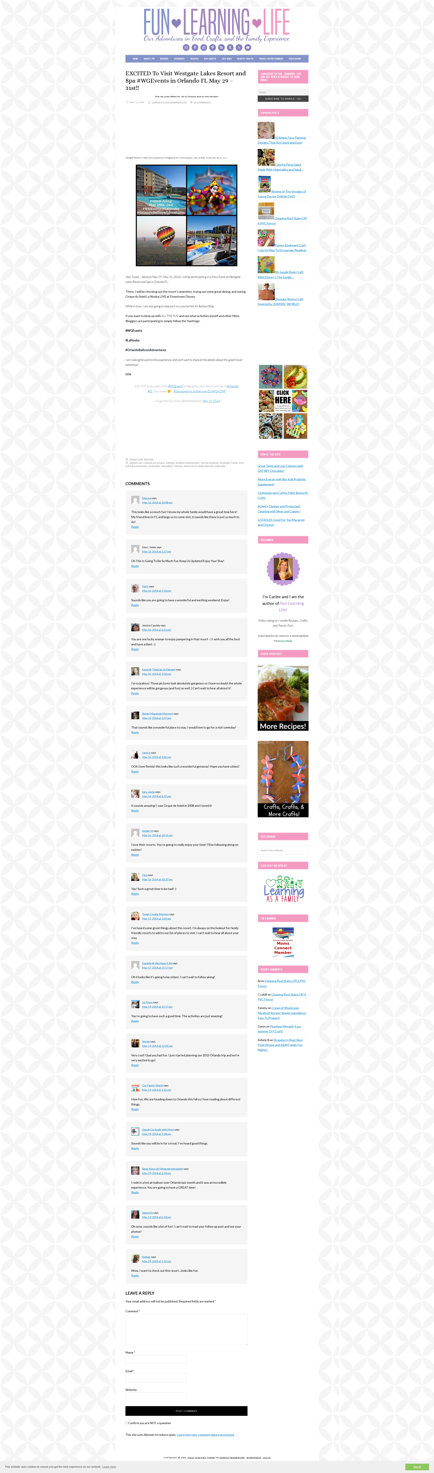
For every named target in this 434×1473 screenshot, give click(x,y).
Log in (267, 1457)
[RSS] (221, 47)
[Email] (186, 47)
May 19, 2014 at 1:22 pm (156, 1089)
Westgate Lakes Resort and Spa (204, 466)
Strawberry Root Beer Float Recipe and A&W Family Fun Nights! (280, 1045)
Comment (132, 1311)
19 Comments (202, 102)
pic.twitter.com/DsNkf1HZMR (207, 391)
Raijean (146, 1256)
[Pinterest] (212, 47)
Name (130, 1352)
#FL (150, 391)
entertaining (210, 462)
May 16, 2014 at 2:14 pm (156, 590)
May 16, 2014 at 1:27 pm (156, 551)
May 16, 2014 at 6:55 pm (156, 629)
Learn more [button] (109, 1466)
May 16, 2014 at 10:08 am (157, 502)
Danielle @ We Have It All (157, 963)
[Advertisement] (186, 131)
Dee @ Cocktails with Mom (158, 1129)
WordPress (253, 1457)
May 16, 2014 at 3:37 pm (156, 718)
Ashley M (147, 830)
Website (131, 1390)
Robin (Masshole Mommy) (157, 713)
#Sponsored (181, 391)
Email (129, 1371)
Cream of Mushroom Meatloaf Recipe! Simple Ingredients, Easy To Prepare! (282, 1013)
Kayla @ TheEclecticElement (158, 669)
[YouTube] (247, 47)
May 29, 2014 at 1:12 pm (156, 1261)
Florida (225, 462)
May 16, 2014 (211, 401)
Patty (145, 586)
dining (170, 462)
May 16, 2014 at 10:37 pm (157, 879)
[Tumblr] (230, 47)
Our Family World (152, 1085)
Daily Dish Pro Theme (201, 1457)
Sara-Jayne (148, 791)
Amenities (136, 462)
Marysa (146, 498)
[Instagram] (203, 47)
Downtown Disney (188, 462)
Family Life (136, 459)
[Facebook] (195, 47)
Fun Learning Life (217, 25)
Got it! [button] (417, 1467)
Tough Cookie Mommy (155, 914)
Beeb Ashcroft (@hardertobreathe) (162, 1168)
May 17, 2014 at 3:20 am (156, 918)
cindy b (146, 752)
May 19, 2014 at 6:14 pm (156, 1217)
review (148, 459)
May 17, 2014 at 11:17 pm (157, 967)
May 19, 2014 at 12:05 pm (157, 1045)
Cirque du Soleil (154, 462)
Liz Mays (147, 1002)
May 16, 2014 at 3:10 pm (156, 673)
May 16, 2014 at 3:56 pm (156, 757)
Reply (135, 527)
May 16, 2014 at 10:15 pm (157, 835)
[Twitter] (239, 47)
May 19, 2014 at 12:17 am (157, 1006)
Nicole (146, 1041)
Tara (144, 875)
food (234, 462)
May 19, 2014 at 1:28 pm (156, 1133)
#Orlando (232, 386)
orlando (167, 466)
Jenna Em (147, 1212)
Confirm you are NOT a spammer (149, 1423)
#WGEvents (175, 386)
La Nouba (154, 466)
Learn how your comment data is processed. (205, 1435)
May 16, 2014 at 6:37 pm (156, 796)
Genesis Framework (232, 1457)
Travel (178, 466)
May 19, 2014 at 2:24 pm (156, 1173)
